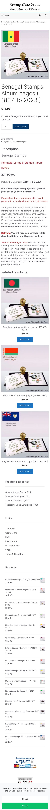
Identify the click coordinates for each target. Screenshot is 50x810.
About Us (10, 528)
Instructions (11, 541)
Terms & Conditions (15, 554)
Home (3, 22)
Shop (8, 549)
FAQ (7, 537)
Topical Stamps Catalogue (18, 504)
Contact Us (11, 532)
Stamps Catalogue (14, 496)
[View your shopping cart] (39, 15)
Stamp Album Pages (14, 22)
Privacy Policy (12, 545)
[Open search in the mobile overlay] (46, 15)
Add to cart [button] (25, 339)
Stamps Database (14, 500)
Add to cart (20, 127)
